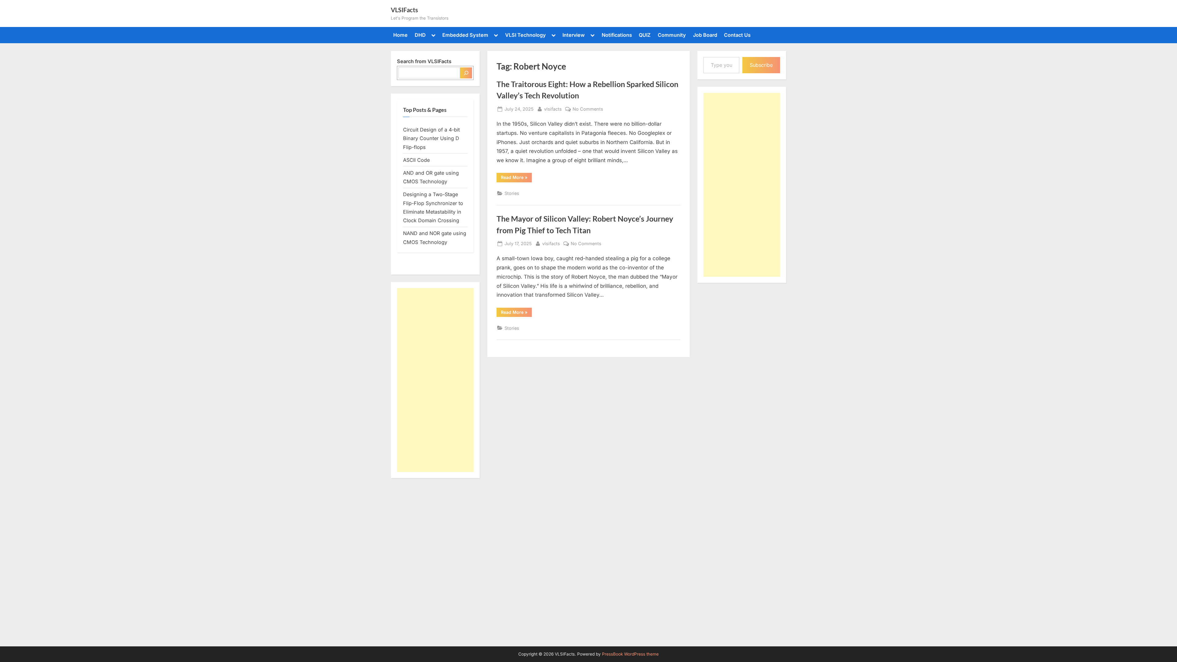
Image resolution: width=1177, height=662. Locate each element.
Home (400, 35)
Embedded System (465, 35)
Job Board (705, 35)
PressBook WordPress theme (630, 654)
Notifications (617, 35)
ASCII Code (416, 160)
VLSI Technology (525, 35)
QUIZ (645, 35)
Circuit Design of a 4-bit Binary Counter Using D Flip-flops (431, 138)
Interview (573, 35)
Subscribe (761, 65)
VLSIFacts (404, 9)
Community (672, 35)
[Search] (466, 72)
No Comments (588, 109)
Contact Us (737, 35)
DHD (420, 35)
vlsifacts (553, 109)
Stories (512, 193)
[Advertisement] (435, 380)
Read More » (516, 178)
